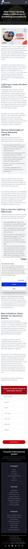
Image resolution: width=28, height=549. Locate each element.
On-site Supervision (14, 504)
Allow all (14, 284)
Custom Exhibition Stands (14, 515)
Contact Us (14, 480)
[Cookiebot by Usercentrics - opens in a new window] (21, 259)
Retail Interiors (14, 525)
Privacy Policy (22, 543)
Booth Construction (14, 494)
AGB (17, 543)
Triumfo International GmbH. (17, 542)
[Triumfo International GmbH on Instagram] (22, 546)
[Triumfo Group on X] (9, 546)
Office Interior (14, 527)
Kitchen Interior (14, 523)
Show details (21, 280)
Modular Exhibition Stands (14, 517)
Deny (14, 288)
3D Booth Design (14, 492)
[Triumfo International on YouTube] (12, 546)
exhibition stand (6, 324)
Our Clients (14, 473)
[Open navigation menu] (26, 2)
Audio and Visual (14, 502)
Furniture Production (14, 529)
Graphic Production (14, 496)
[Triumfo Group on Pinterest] (19, 546)
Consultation (14, 490)
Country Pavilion (14, 519)
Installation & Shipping (14, 500)
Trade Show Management (14, 498)
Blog (14, 478)
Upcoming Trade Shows (14, 476)
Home (14, 469)
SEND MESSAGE (14, 442)
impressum (12, 543)
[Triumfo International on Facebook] (5, 546)
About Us (14, 471)
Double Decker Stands (14, 521)
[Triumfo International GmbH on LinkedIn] (16, 546)
